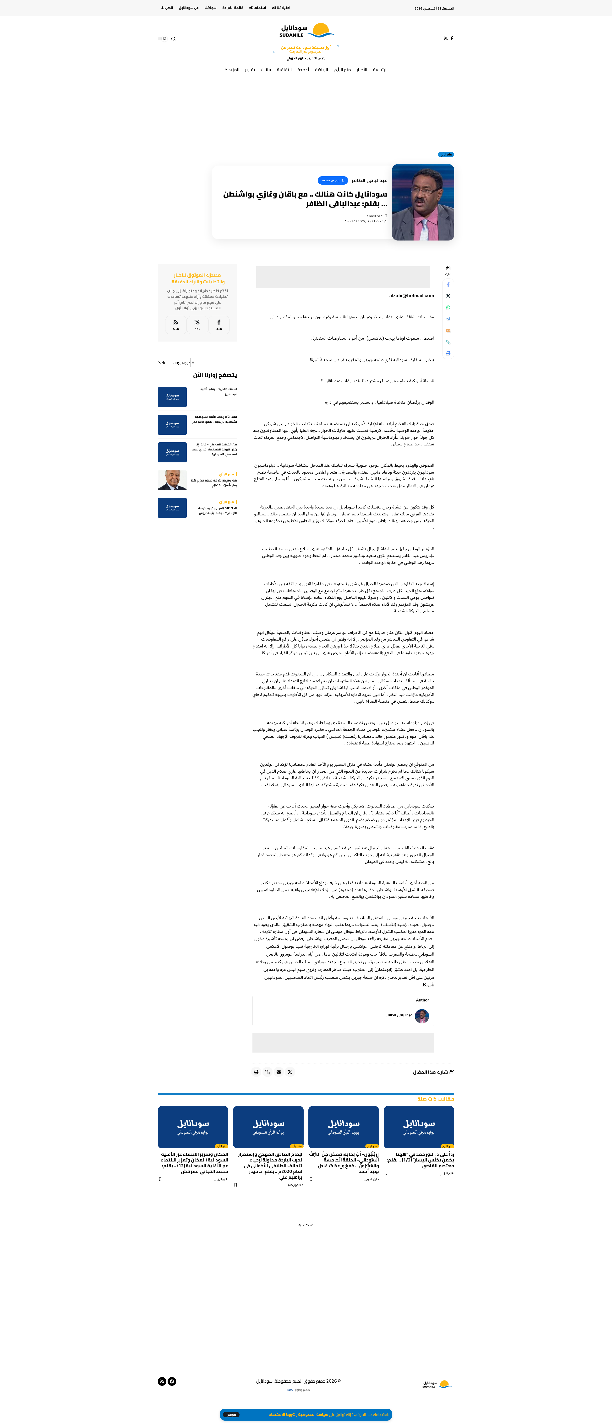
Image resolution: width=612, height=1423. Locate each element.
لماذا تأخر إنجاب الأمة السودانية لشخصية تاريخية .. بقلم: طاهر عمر (214, 419)
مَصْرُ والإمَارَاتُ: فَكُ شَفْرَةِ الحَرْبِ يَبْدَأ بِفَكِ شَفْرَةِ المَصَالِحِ (214, 483)
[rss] (175, 325)
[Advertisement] (306, 112)
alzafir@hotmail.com (411, 295)
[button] (231, 1414)
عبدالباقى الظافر (399, 1014)
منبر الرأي (446, 154)
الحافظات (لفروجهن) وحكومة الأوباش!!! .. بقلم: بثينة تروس (217, 511)
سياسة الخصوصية (313, 1414)
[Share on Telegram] (448, 319)
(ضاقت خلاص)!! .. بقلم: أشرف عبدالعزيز (218, 392)
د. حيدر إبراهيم (296, 1185)
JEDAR (290, 1389)
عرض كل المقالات (331, 180)
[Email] (448, 330)
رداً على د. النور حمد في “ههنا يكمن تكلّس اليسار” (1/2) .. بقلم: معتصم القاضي (420, 1160)
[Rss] (446, 38)
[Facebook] (451, 38)
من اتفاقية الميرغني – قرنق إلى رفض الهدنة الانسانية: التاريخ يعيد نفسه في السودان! (214, 449)
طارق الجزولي (447, 1173)
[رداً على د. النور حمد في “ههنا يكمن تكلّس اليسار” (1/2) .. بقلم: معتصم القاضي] (419, 1127)
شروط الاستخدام (281, 1414)
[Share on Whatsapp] (448, 307)
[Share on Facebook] (448, 284)
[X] (197, 325)
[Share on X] (448, 296)
